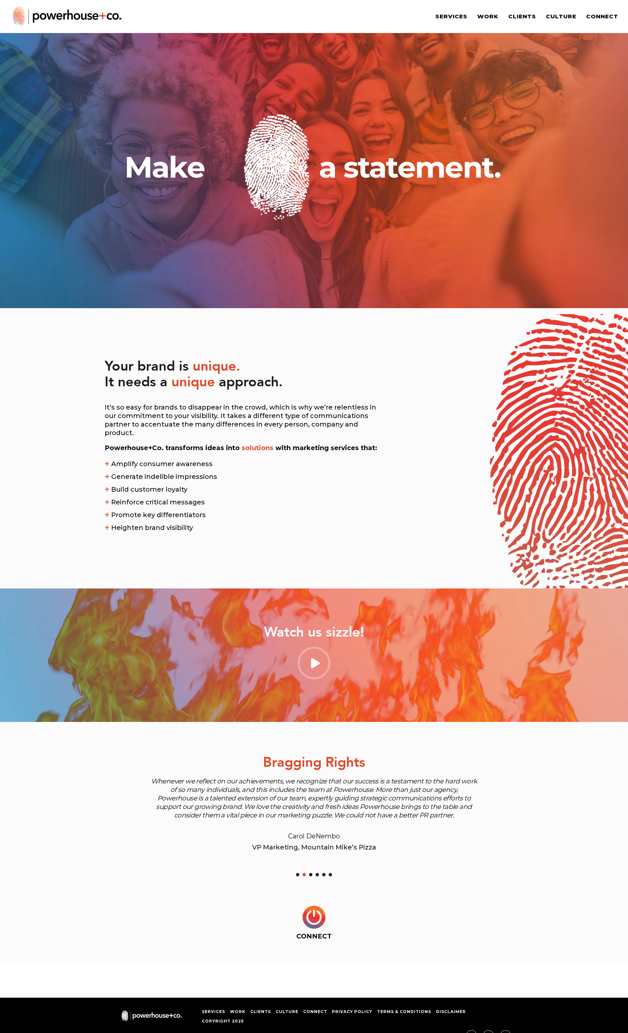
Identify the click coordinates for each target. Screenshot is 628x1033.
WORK (487, 16)
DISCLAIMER (451, 1011)
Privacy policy (352, 1011)
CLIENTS (522, 16)
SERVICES (451, 16)
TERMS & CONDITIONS (404, 1011)
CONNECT (602, 16)
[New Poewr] (314, 917)
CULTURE (561, 16)
